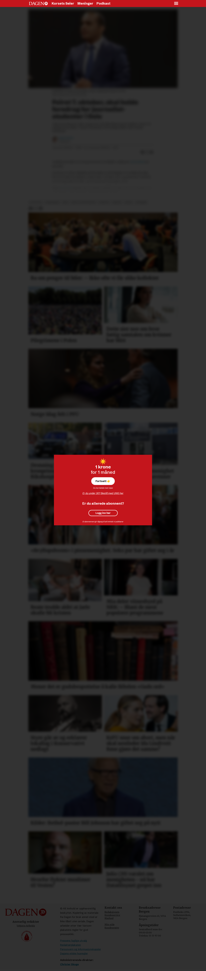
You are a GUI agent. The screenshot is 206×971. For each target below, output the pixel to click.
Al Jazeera (66, 187)
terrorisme (52, 202)
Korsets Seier (63, 3)
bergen (117, 202)
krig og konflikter (83, 202)
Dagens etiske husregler (74, 953)
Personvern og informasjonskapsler (80, 949)
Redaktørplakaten (70, 945)
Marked (109, 918)
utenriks (141, 202)
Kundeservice (112, 915)
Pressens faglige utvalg (73, 940)
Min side (109, 924)
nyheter (104, 202)
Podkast (103, 3)
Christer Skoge (69, 964)
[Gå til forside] (38, 3)
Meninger (85, 3)
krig (65, 202)
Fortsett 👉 (103, 481)
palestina (36, 202)
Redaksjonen (112, 912)
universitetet (137, 161)
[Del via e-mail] (151, 152)
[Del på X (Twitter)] (147, 152)
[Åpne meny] (176, 3)
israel (128, 202)
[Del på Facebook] (142, 152)
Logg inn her (103, 513)
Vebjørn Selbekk (26, 925)
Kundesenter (112, 927)
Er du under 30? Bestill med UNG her (103, 493)
